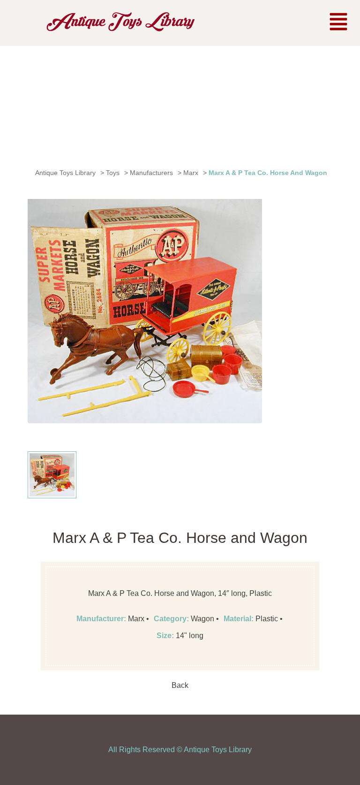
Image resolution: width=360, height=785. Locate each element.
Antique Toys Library (218, 750)
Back (180, 685)
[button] (338, 23)
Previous (41, 310)
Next (248, 310)
